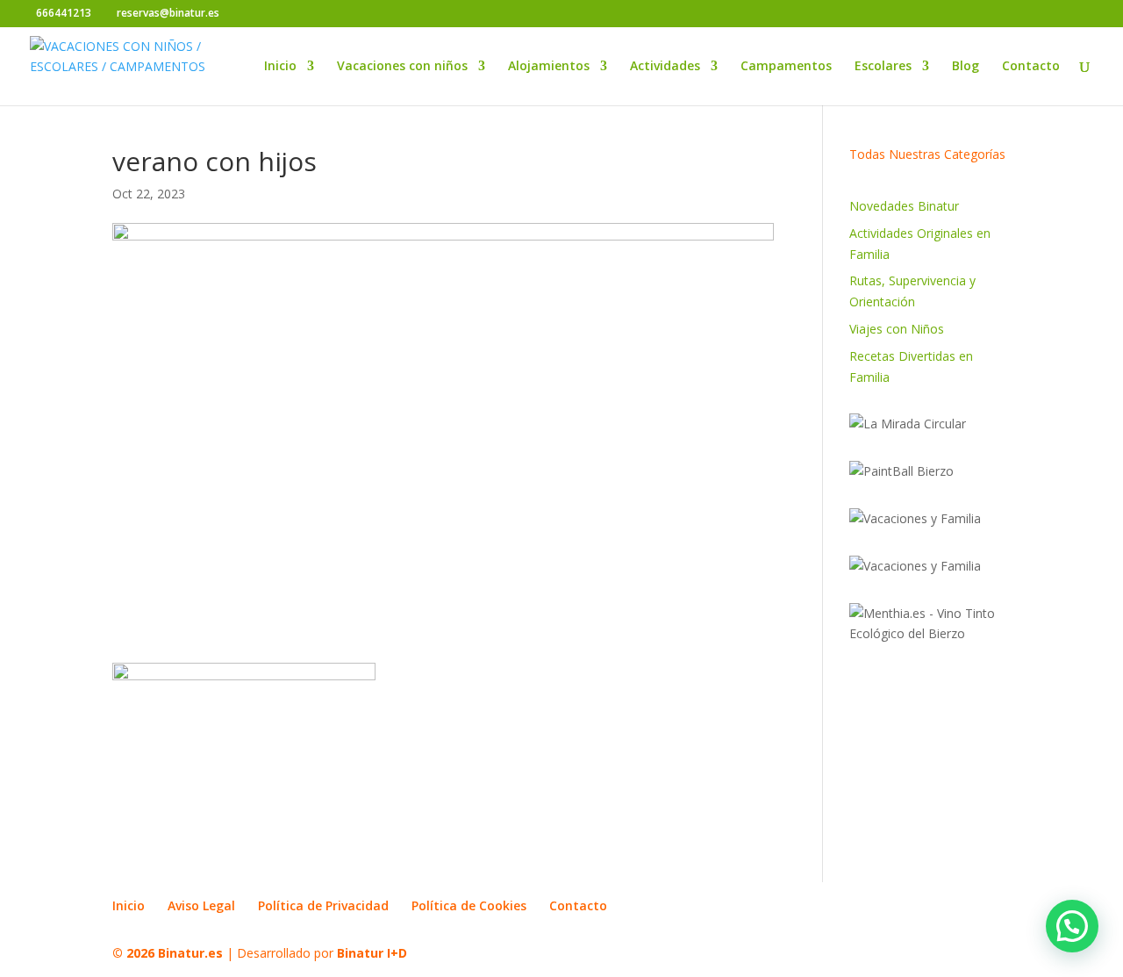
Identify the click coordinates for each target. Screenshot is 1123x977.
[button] (1072, 926)
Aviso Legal (201, 905)
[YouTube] (290, 14)
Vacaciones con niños (402, 67)
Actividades (665, 67)
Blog (965, 67)
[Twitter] (263, 14)
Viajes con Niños (896, 328)
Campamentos (786, 67)
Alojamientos (549, 67)
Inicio (280, 67)
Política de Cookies (468, 905)
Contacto (1031, 67)
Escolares (883, 67)
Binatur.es (190, 953)
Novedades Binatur (904, 206)
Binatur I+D (372, 953)
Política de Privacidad (323, 905)
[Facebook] (237, 14)
